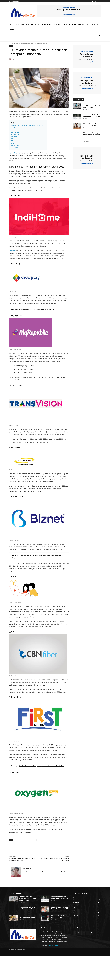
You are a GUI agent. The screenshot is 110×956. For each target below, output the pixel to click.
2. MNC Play (14, 130)
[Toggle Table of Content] (43, 123)
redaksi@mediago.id (55, 945)
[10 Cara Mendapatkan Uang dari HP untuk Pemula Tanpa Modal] (77, 135)
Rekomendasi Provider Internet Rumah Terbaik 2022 (28, 125)
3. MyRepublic (15, 132)
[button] (99, 35)
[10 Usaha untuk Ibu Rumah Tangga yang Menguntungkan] (13, 918)
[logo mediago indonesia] (23, 13)
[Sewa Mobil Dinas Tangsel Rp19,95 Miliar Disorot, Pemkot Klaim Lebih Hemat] (77, 106)
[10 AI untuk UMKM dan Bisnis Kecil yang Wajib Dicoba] (45, 918)
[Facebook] (90, 1)
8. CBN (13, 143)
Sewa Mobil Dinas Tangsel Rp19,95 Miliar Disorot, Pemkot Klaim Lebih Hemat (91, 105)
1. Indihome (14, 128)
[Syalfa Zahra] (10, 59)
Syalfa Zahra (16, 59)
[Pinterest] (29, 64)
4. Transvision (15, 134)
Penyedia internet (32, 840)
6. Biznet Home (15, 139)
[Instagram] (93, 1)
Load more (86, 141)
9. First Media (15, 145)
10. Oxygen (14, 147)
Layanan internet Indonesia (20, 840)
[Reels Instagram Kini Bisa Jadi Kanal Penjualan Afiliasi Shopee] (77, 117)
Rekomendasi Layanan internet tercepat (47, 840)
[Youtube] (100, 1)
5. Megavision (15, 136)
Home (10, 43)
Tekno (14, 43)
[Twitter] (97, 1)
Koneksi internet (14, 153)
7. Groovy (14, 141)
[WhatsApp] (33, 64)
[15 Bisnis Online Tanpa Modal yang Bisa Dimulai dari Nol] (77, 126)
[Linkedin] (95, 1)
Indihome (12, 250)
